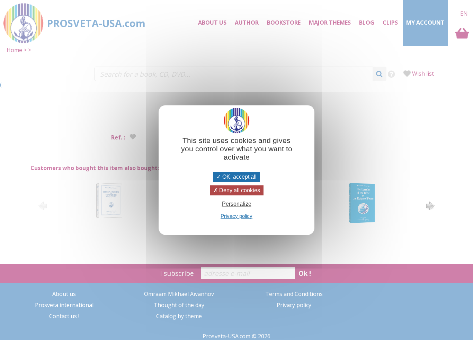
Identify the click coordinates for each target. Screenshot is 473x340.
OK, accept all (239, 177)
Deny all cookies (239, 190)
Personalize (236, 204)
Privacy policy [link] (236, 216)
